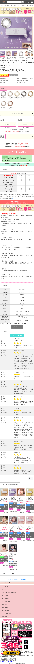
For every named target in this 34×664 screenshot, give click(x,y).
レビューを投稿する (17, 335)
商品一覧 (7, 5)
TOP (2, 5)
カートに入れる (18, 151)
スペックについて (17, 327)
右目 (20, 119)
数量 (2, 136)
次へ (30, 478)
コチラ (14, 198)
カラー (3, 88)
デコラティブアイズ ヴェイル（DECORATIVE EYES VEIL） (22, 5)
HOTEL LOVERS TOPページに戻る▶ (17, 580)
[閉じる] (20, 633)
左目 (2, 119)
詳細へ (30, 160)
